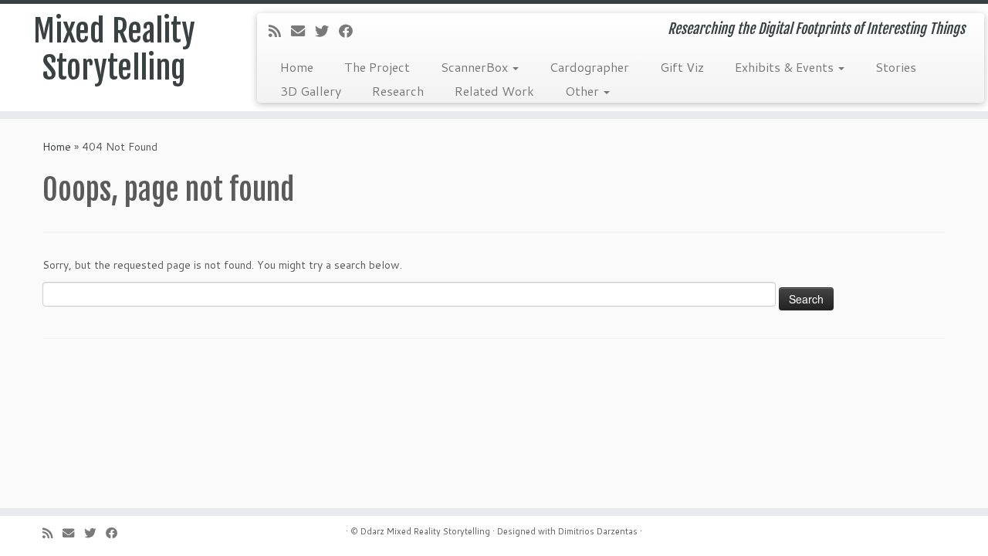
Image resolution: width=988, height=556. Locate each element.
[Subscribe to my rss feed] (280, 31)
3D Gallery (310, 91)
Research (398, 91)
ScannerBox (476, 67)
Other (583, 91)
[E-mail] (303, 31)
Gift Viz (682, 67)
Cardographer (589, 67)
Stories (895, 67)
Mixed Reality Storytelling (114, 49)
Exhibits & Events (786, 67)
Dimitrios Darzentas (598, 531)
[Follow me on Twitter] (327, 31)
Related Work (494, 91)
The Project (377, 67)
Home (296, 67)
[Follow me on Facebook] (351, 31)
